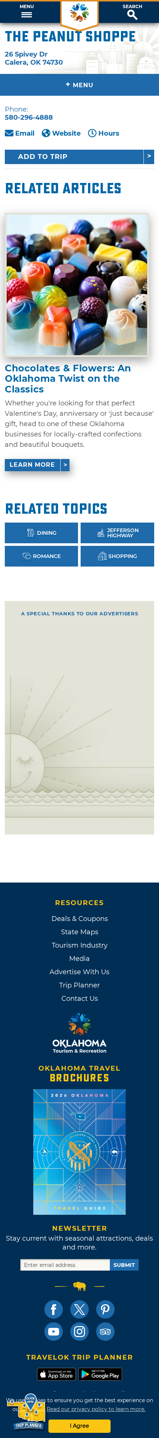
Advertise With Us (79, 972)
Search (132, 6)
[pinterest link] (105, 1309)
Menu (27, 6)
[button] (26, 12)
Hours (108, 133)
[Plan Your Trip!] (27, 1411)
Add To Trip (43, 157)
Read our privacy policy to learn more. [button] (96, 1409)
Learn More (32, 464)
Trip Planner (79, 985)
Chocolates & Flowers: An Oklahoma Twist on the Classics (68, 378)
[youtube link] (53, 1331)
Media (79, 959)
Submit (124, 1265)
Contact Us (79, 999)
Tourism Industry (80, 945)
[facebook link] (53, 1309)
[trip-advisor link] (105, 1331)
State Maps (79, 932)
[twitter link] (79, 1309)
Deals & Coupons (79, 919)
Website (66, 133)
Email (24, 133)
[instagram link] (79, 1331)
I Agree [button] (79, 1425)
